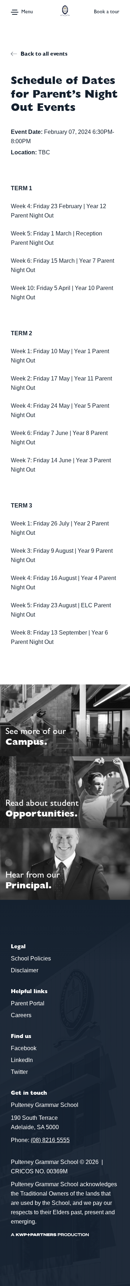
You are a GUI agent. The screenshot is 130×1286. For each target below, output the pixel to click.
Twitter (19, 1072)
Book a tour (106, 11)
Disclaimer (24, 970)
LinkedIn (22, 1060)
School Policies (31, 958)
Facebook (23, 1048)
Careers (21, 1015)
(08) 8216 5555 (50, 1140)
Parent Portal (27, 1003)
